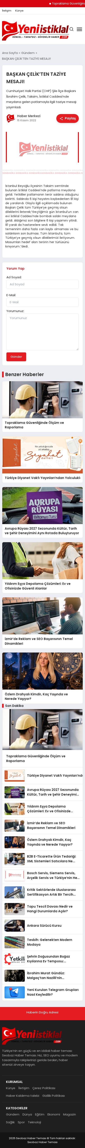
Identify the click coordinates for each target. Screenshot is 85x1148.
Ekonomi (53, 1114)
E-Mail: (11, 295)
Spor (21, 1122)
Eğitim (39, 1114)
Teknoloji (34, 1122)
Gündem (12, 1114)
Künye (19, 11)
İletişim (6, 11)
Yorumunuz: (15, 311)
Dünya (27, 1114)
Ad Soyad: (14, 277)
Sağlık (10, 1122)
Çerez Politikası (43, 1088)
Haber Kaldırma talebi (22, 1095)
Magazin (69, 1114)
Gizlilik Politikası (53, 1095)
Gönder (16, 356)
